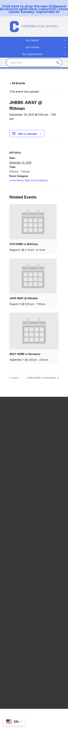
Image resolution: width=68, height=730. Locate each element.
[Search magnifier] (57, 62)
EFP (8, 656)
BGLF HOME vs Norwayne (25, 354)
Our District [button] (32, 40)
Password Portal (16, 651)
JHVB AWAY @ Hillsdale (24, 298)
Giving (10, 676)
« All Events (17, 83)
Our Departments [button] (32, 54)
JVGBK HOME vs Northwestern (42, 377)
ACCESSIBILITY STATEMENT (30, 502)
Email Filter (13, 635)
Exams (14, 377)
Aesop (10, 668)
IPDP (9, 664)
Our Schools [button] (32, 47)
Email (9, 631)
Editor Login (14, 685)
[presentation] (33, 221)
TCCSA (10, 672)
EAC (8, 660)
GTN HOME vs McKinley (24, 244)
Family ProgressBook (20, 643)
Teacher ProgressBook (21, 639)
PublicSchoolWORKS (19, 681)
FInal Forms (13, 647)
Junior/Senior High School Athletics (28, 180)
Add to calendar (27, 133)
